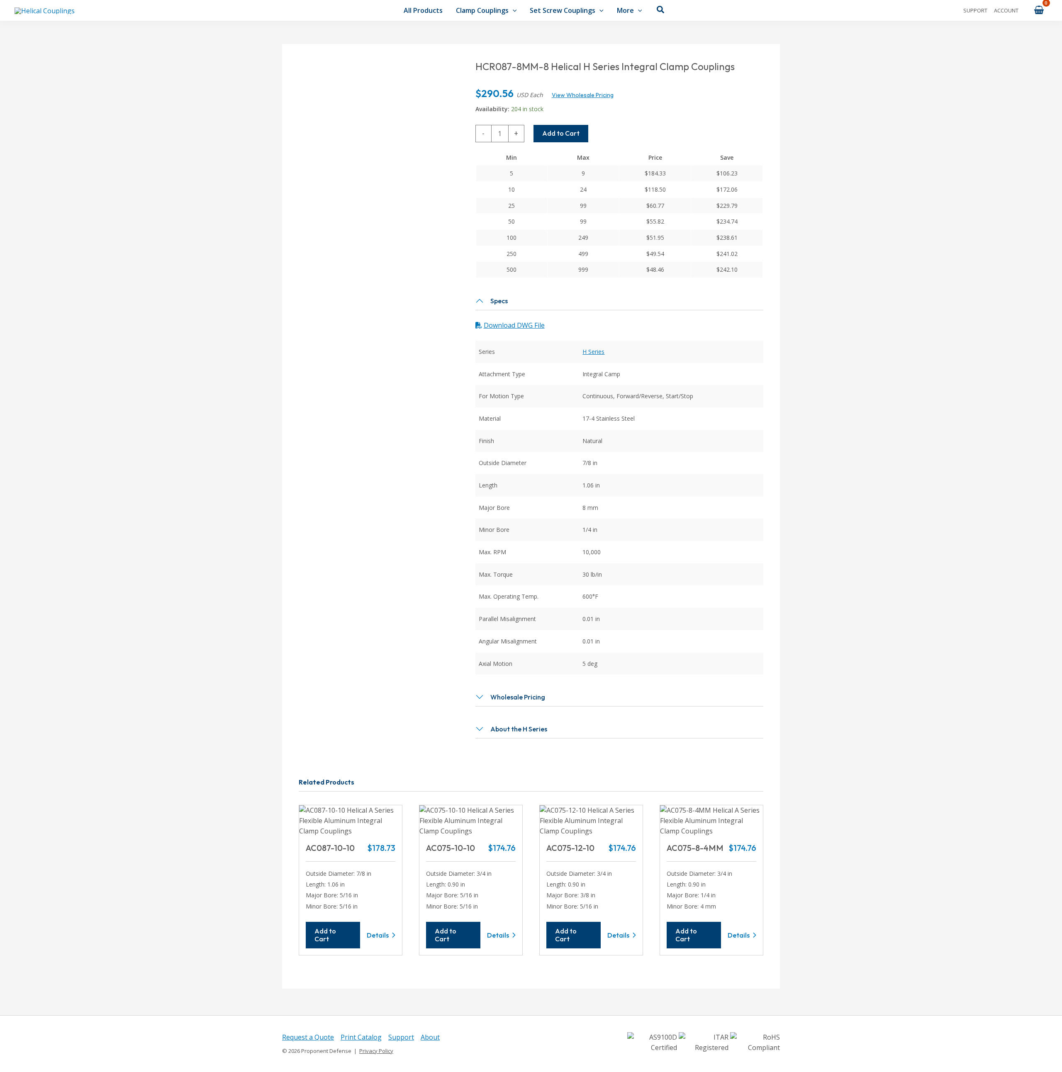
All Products (423, 10)
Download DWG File (514, 325)
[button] (513, 10)
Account (1006, 10)
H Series (593, 352)
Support (975, 10)
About (430, 1037)
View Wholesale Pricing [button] (583, 95)
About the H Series (518, 729)
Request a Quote (308, 1037)
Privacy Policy (376, 1051)
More (625, 10)
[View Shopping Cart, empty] (1038, 10)
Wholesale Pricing (517, 697)
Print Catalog (361, 1037)
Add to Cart (561, 133)
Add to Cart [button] (325, 935)
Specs (499, 301)
